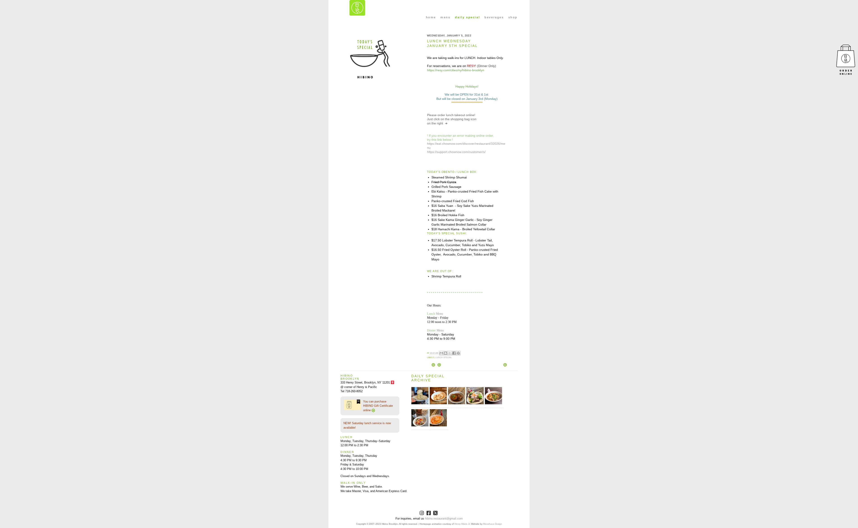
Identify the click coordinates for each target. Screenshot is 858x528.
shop (512, 17)
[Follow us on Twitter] (435, 513)
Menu (439, 313)
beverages (494, 17)
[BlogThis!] (445, 353)
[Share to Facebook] (454, 353)
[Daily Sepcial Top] (505, 365)
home (431, 17)
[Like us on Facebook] (429, 513)
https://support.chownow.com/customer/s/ (456, 152)
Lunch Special (443, 357)
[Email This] (441, 353)
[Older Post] (439, 365)
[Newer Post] (434, 365)
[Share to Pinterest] (458, 353)
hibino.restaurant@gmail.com (444, 518)
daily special (467, 17)
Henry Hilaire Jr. (462, 524)
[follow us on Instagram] (422, 513)
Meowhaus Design (492, 524)
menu (445, 17)
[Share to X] (450, 353)
